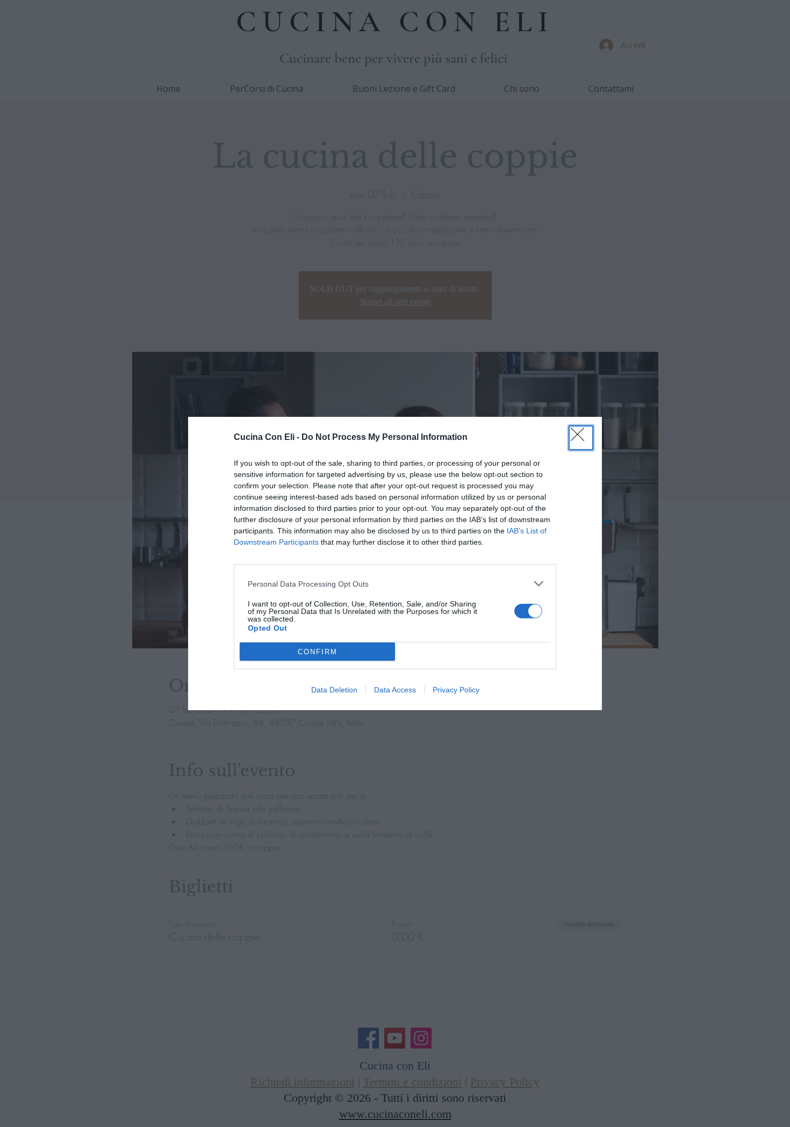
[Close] (581, 438)
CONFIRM (317, 652)
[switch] (528, 611)
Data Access (395, 689)
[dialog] (395, 563)
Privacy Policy (456, 689)
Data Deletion (334, 689)
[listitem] (395, 583)
